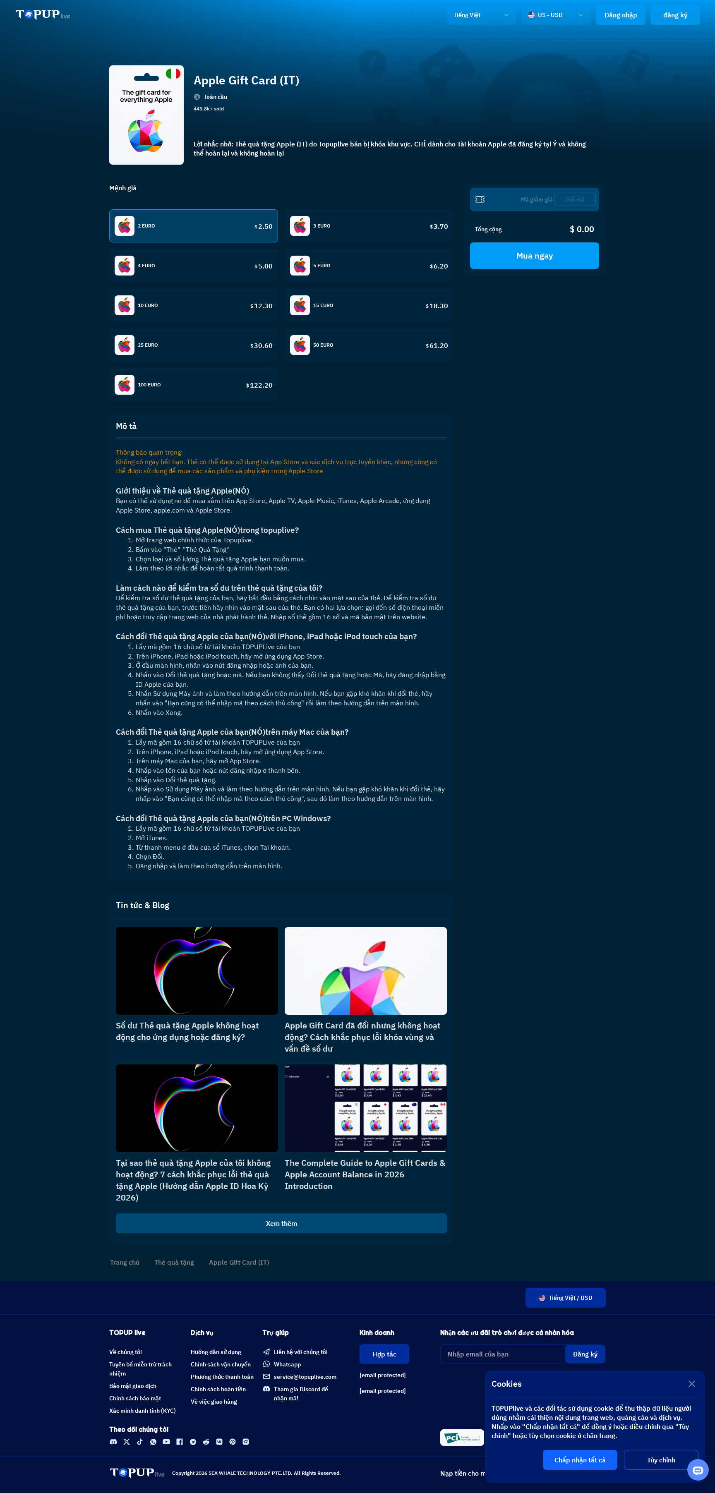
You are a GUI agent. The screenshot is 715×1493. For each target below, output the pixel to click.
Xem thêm (281, 1223)
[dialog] (595, 1427)
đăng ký (675, 15)
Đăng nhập (621, 15)
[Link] (43, 15)
